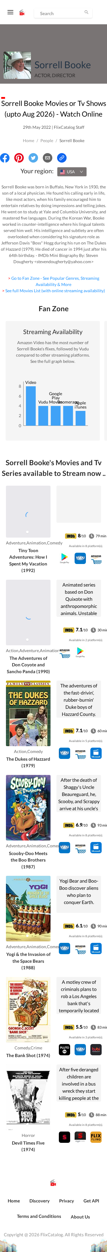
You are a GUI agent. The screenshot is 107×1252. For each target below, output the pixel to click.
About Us (80, 1216)
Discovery (39, 1200)
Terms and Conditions (39, 1216)
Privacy (66, 1200)
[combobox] (72, 172)
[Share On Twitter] (33, 158)
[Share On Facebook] (5, 158)
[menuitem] (14, 1204)
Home (28, 140)
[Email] (47, 158)
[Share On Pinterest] (19, 158)
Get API (91, 1200)
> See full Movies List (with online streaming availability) (53, 290)
